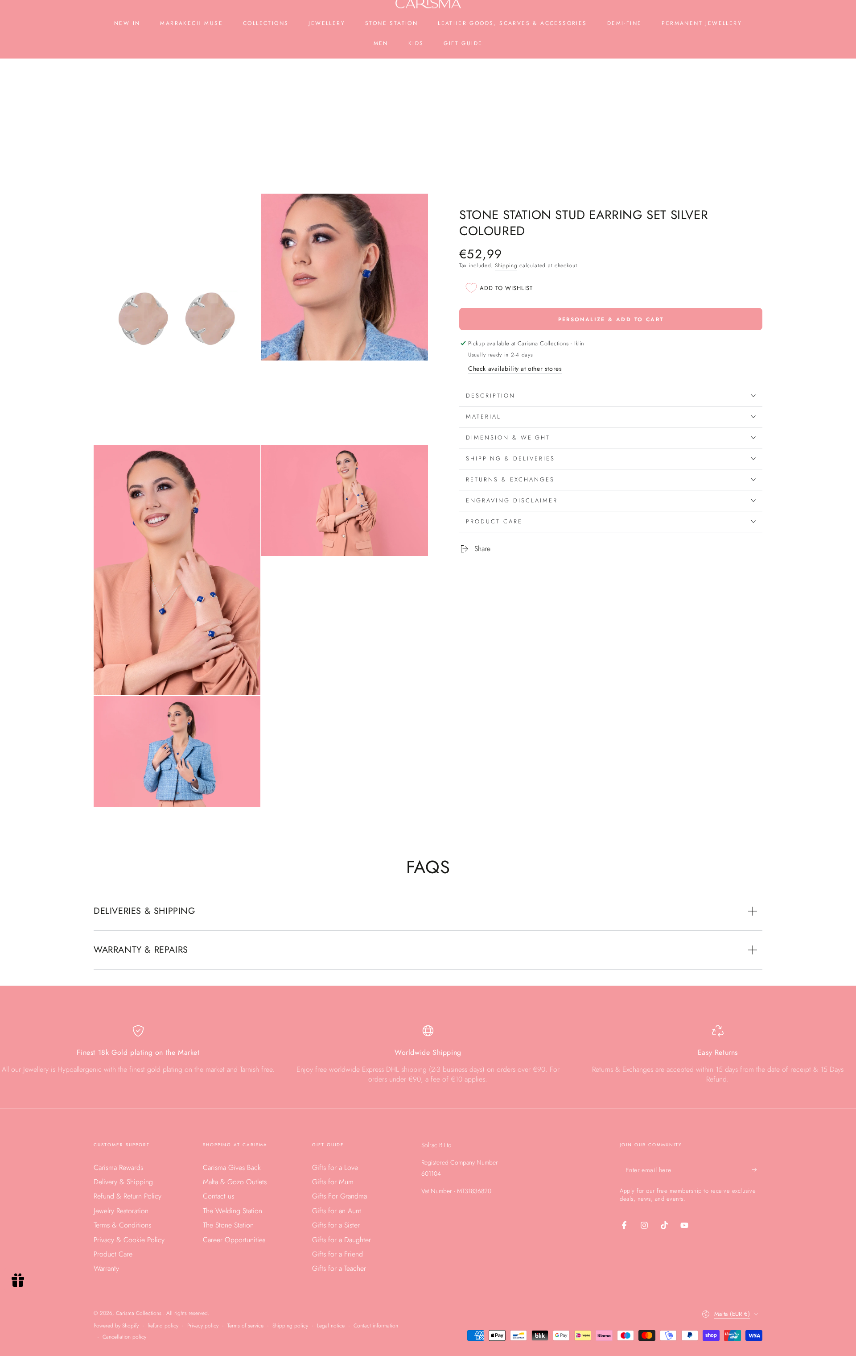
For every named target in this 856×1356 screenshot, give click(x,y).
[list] (428, 1058)
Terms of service (245, 1326)
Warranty (106, 1268)
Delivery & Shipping (123, 1182)
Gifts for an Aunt (336, 1211)
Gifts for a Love (335, 1167)
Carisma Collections (139, 1313)
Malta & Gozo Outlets (235, 1182)
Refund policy (163, 1326)
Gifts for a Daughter (341, 1240)
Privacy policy (202, 1326)
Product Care (113, 1254)
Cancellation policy (124, 1337)
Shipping (506, 265)
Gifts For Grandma (339, 1196)
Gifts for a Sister (336, 1225)
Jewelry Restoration (121, 1211)
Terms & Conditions (122, 1225)
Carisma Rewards (118, 1167)
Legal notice (331, 1326)
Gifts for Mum (333, 1182)
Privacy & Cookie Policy (129, 1240)
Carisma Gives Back (232, 1167)
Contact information (376, 1326)
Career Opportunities (234, 1240)
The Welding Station (232, 1211)
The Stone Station (228, 1225)
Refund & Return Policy (127, 1196)
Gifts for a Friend (337, 1254)
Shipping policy (290, 1326)
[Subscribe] (757, 1170)
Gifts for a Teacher (339, 1268)
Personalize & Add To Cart (611, 319)
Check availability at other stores (515, 368)
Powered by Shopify (116, 1326)
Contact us (218, 1196)
